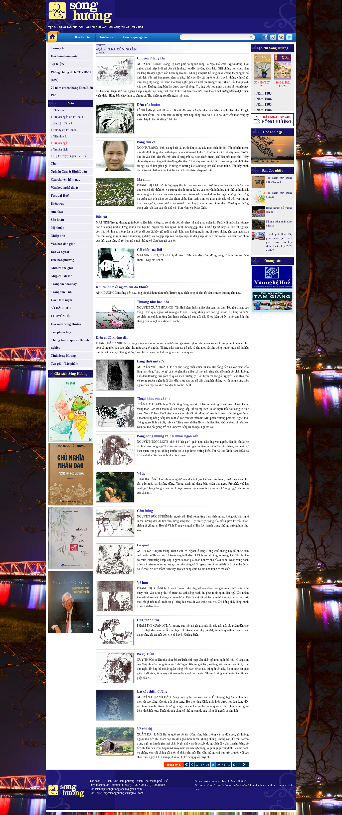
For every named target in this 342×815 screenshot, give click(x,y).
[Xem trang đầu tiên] (186, 764)
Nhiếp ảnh (58, 236)
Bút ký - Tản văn (63, 123)
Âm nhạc (57, 211)
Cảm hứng (145, 511)
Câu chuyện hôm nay (65, 179)
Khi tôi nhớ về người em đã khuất (122, 287)
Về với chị (144, 729)
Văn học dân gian (63, 244)
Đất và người (60, 252)
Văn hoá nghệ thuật (64, 187)
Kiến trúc (57, 203)
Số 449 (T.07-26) (262, 84)
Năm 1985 (264, 104)
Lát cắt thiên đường (152, 691)
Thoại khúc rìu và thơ (153, 399)
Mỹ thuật (57, 228)
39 (213, 764)
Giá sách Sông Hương (66, 324)
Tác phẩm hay (61, 332)
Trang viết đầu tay (64, 284)
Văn (71, 103)
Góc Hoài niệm (61, 300)
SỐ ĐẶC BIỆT (61, 308)
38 (207, 764)
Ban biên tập (83, 37)
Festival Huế (60, 195)
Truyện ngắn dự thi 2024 (68, 117)
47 (234, 764)
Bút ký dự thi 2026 (64, 130)
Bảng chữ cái (146, 142)
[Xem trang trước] (192, 764)
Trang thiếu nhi (62, 292)
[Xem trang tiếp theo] (239, 764)
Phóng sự (59, 110)
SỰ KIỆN (57, 64)
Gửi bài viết (107, 37)
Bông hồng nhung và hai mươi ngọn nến (167, 436)
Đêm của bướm (148, 105)
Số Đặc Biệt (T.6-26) (282, 84)
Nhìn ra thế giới (62, 268)
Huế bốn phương (62, 260)
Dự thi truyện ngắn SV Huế (69, 156)
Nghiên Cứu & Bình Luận (69, 171)
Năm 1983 (264, 93)
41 (223, 764)
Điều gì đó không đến (112, 337)
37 (202, 764)
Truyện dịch (60, 149)
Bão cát (101, 217)
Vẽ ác (141, 473)
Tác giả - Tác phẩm (64, 363)
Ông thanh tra (148, 620)
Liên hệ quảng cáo (135, 37)
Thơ (54, 163)
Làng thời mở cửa (150, 361)
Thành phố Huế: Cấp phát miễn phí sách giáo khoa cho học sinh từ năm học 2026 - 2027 (279, 242)
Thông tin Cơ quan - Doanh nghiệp (70, 343)
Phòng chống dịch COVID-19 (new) (71, 76)
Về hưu (142, 582)
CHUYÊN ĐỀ (60, 316)
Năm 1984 (264, 99)
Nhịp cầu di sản (61, 276)
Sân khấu (57, 219)
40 (218, 764)
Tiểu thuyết (60, 136)
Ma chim (143, 179)
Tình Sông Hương (63, 355)
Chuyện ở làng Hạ (151, 58)
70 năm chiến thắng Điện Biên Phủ (72, 91)
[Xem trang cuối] (244, 764)
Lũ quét (143, 545)
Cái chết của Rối (149, 250)
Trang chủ (58, 48)
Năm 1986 (264, 110)
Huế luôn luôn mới (64, 56)
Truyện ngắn (60, 143)
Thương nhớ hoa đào (153, 302)
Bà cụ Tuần (145, 654)
